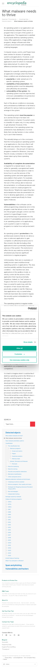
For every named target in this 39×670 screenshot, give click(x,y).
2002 (9, 548)
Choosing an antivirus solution (16, 482)
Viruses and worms (17, 451)
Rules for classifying (13, 466)
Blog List (4, 640)
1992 (9, 522)
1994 (9, 527)
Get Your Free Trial (8, 611)
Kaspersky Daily (6, 644)
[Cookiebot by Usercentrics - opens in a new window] (28, 308)
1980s (9, 507)
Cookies (5, 659)
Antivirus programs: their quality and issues (19, 484)
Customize (18, 354)
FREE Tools (5, 591)
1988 (9, 512)
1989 (9, 514)
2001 (9, 545)
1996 (9, 532)
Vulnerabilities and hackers (17, 569)
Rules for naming (12, 469)
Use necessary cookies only (19, 360)
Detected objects (13, 433)
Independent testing (13, 494)
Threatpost (5, 649)
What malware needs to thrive (14, 438)
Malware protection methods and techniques (18, 479)
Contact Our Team (8, 622)
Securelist (5, 642)
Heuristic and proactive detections (17, 471)
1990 (9, 517)
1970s (9, 504)
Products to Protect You (9, 580)
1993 (9, 524)
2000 (9, 542)
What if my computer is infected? (15, 560)
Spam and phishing (14, 565)
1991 (9, 519)
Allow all (19, 348)
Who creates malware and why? (14, 435)
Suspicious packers (17, 456)
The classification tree (14, 446)
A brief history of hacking (12, 558)
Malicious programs (15, 448)
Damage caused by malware (13, 496)
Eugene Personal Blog (9, 647)
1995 (9, 530)
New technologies (13, 491)
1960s (9, 501)
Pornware (14, 464)
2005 (9, 555)
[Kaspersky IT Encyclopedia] (19, 3)
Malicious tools (16, 458)
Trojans (14, 453)
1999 (9, 540)
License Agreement (18, 657)
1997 (9, 535)
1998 (9, 537)
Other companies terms (14, 476)
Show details (28, 342)
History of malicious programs (14, 499)
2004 (9, 553)
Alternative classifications (14, 474)
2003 (9, 550)
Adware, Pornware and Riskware (19, 461)
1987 (9, 509)
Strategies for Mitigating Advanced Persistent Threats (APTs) (20, 488)
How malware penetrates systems (15, 441)
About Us (5, 600)
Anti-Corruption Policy (29, 657)
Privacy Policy (8, 657)
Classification (9, 443)
